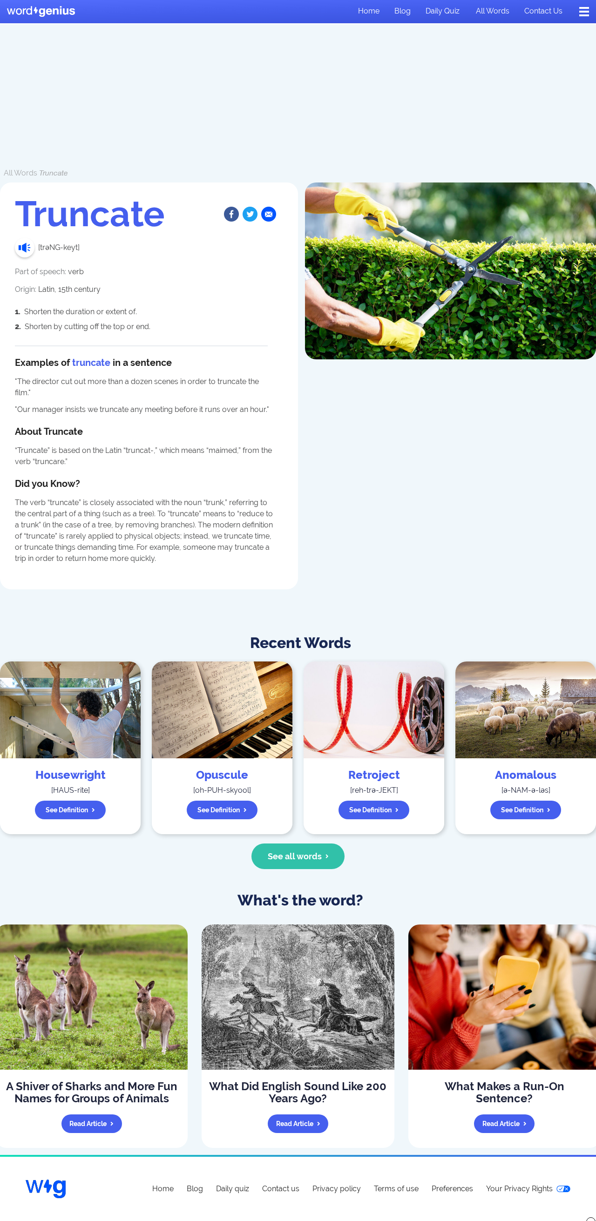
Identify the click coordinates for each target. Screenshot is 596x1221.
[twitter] (250, 214)
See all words (295, 856)
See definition (67, 810)
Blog (402, 11)
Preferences (452, 1188)
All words (492, 11)
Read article (88, 1123)
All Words (20, 173)
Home (368, 11)
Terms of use (396, 1188)
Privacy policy (336, 1188)
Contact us (543, 11)
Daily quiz (443, 11)
